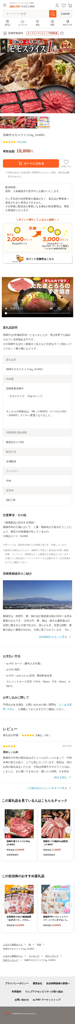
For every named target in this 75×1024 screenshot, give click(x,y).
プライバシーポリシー (17, 983)
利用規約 (16, 991)
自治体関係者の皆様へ (58, 983)
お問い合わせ (22, 999)
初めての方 (67, 25)
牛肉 (39, 944)
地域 (37, 25)
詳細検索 (65, 14)
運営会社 (37, 983)
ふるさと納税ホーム (13, 944)
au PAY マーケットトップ (46, 999)
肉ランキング (52, 956)
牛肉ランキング (10, 960)
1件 (23, 142)
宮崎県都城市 (15, 33)
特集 (52, 25)
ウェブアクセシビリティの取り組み (44, 991)
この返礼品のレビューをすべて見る (46, 788)
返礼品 (7, 25)
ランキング (22, 25)
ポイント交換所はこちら (40, 258)
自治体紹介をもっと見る (53, 637)
